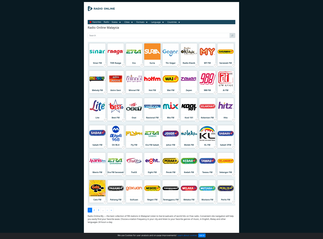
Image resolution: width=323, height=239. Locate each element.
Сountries (172, 22)
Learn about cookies (187, 235)
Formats (140, 22)
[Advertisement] (184, 12)
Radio (106, 22)
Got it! (201, 235)
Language (156, 22)
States (115, 22)
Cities (127, 22)
